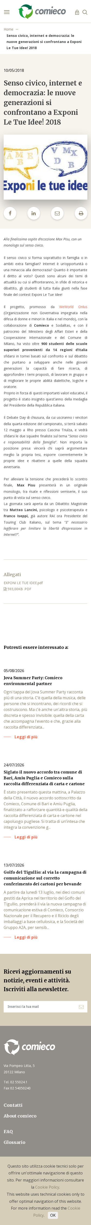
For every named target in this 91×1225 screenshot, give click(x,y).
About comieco (20, 1116)
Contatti (13, 1105)
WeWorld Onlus (71, 306)
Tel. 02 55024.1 (15, 1082)
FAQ (8, 1131)
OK (53, 1215)
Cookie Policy (47, 1187)
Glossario (14, 1142)
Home (8, 29)
